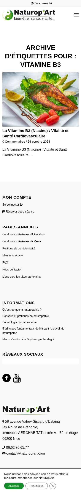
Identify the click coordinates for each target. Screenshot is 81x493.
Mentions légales (13, 255)
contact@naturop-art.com (25, 453)
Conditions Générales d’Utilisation (23, 234)
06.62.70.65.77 (17, 447)
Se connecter (43, 3)
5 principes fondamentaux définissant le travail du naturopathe (33, 331)
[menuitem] (41, 3)
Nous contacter (11, 269)
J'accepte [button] (13, 485)
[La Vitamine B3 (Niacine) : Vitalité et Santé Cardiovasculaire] (40, 99)
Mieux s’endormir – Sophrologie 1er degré (28, 339)
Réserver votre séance (19, 211)
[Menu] (76, 15)
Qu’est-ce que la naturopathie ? (21, 309)
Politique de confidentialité (18, 248)
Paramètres (36, 485)
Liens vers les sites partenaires (21, 276)
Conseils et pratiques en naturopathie (25, 316)
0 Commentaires (13, 141)
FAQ (5, 262)
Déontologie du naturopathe (19, 322)
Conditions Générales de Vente (21, 241)
